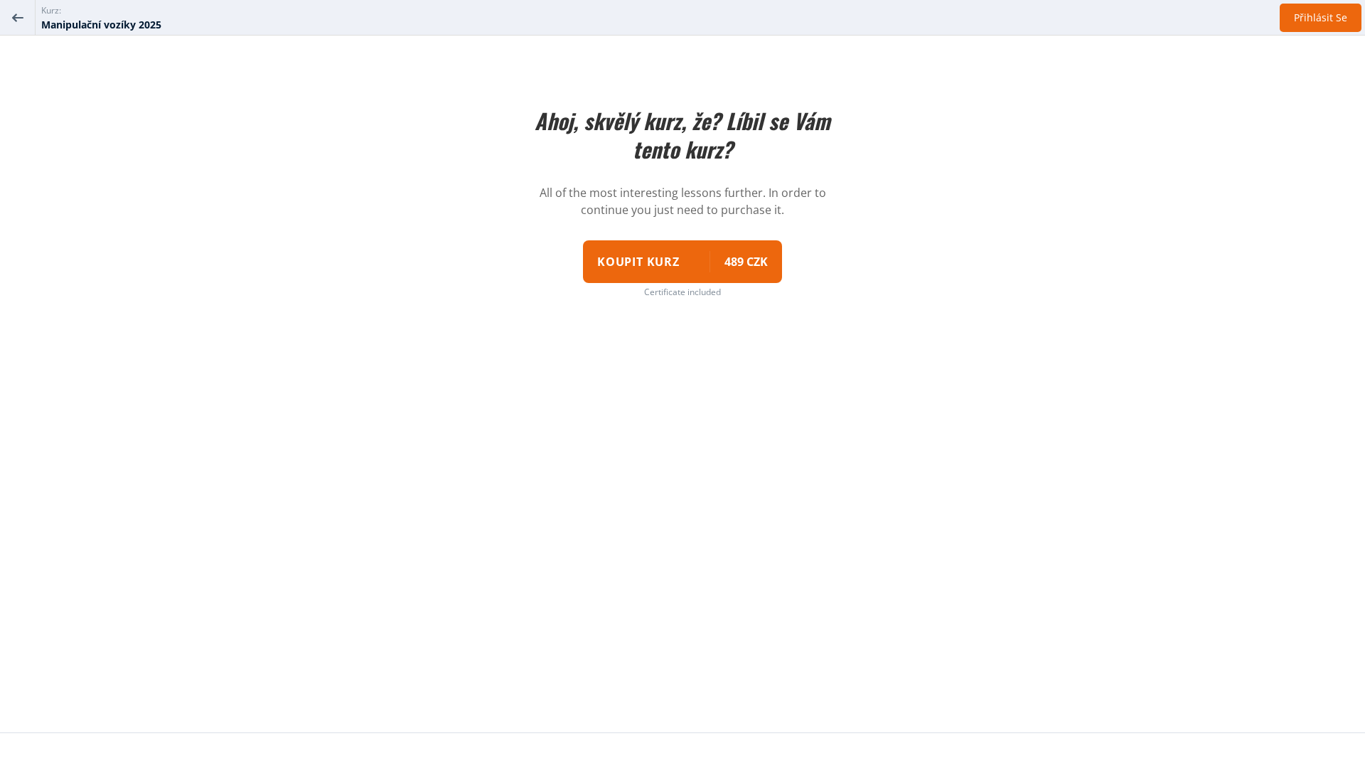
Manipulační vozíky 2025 (101, 24)
